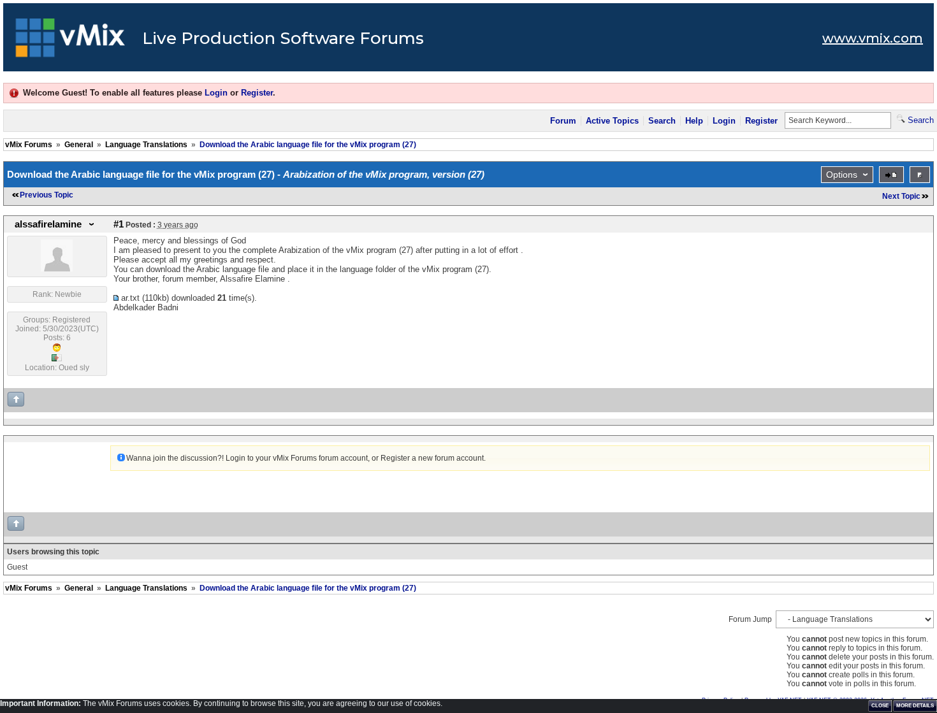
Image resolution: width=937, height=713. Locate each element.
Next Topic (901, 196)
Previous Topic (46, 195)
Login (216, 92)
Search (662, 121)
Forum (563, 121)
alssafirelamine (48, 224)
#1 (118, 224)
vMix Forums (28, 144)
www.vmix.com (872, 38)
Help (694, 121)
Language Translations (146, 144)
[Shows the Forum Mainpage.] (70, 41)
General (78, 144)
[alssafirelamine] (57, 268)
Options (841, 174)
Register (257, 92)
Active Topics (612, 121)
